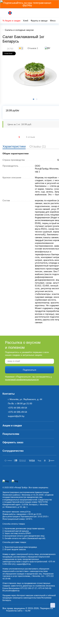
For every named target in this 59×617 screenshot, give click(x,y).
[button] (36, 99)
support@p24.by (24, 564)
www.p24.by (25, 512)
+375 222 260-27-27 (28, 588)
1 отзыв (30, 137)
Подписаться (29, 370)
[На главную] (10, 13)
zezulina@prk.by (12, 591)
